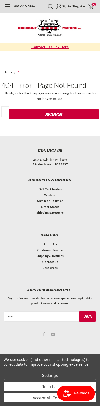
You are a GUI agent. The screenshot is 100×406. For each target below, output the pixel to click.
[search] (49, 6)
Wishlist (50, 195)
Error (21, 72)
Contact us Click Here (50, 47)
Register (57, 201)
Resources (50, 268)
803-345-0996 (24, 6)
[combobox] (5, 111)
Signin (41, 201)
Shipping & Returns (50, 213)
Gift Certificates (50, 189)
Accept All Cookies (50, 398)
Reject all (50, 386)
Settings (50, 375)
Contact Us (50, 262)
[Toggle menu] (7, 9)
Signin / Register (73, 6)
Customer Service (50, 250)
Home (8, 72)
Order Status (50, 207)
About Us (50, 244)
